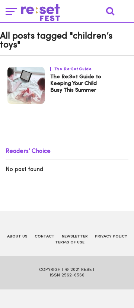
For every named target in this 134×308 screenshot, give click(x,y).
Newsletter (75, 237)
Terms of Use (69, 242)
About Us (17, 237)
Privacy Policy (111, 237)
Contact (45, 237)
